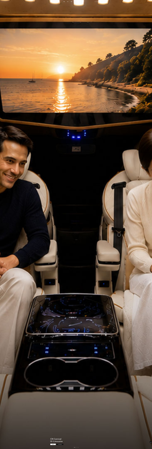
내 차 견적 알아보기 (60, 444)
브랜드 (83, 1)
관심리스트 (97, 1)
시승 (67, 1)
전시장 (79, 1)
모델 (64, 1)
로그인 (95, 1)
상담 (75, 1)
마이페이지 (100, 1)
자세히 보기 (53, 444)
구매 (71, 1)
